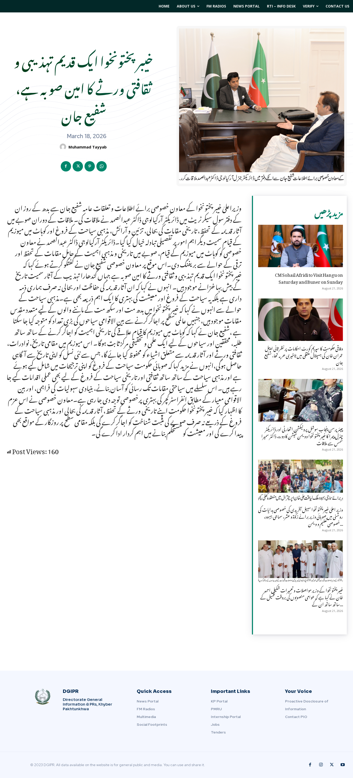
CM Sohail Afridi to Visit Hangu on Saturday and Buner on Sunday (309, 277)
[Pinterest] (90, 166)
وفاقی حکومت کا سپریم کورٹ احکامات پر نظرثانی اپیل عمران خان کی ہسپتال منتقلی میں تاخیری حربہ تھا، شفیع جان (303, 354)
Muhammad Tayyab (87, 146)
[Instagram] (321, 765)
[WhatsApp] (101, 166)
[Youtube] (343, 765)
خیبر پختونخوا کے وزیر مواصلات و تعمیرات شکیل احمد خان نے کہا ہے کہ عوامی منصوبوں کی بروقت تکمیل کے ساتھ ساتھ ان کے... (301, 596)
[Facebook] (66, 166)
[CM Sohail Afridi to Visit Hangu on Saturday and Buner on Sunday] (300, 246)
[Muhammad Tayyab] (64, 147)
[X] (78, 166)
